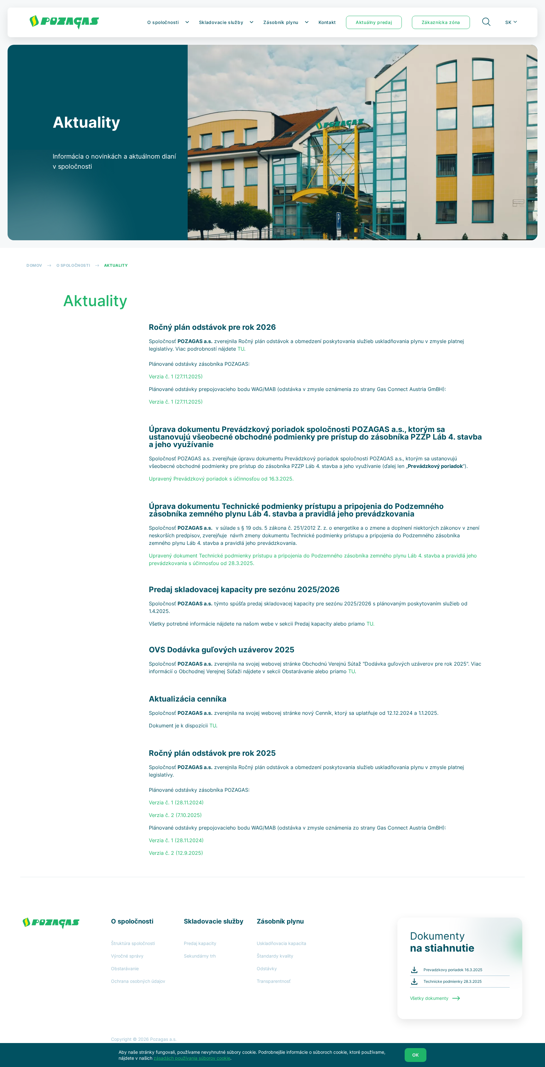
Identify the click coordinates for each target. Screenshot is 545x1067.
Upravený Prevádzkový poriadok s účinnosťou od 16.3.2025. (221, 478)
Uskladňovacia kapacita (281, 943)
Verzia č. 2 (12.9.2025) (176, 853)
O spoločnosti (163, 22)
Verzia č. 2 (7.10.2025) (175, 815)
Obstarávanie (125, 968)
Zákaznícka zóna (441, 22)
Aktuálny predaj (374, 22)
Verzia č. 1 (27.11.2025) (176, 402)
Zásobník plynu (280, 22)
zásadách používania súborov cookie (192, 1058)
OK (415, 1055)
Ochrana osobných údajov (138, 981)
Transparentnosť (273, 981)
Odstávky (267, 968)
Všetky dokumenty (431, 998)
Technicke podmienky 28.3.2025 (453, 981)
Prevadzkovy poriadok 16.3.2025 (453, 969)
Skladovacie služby (221, 22)
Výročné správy (127, 956)
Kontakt (327, 22)
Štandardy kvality (275, 956)
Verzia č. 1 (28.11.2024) (176, 840)
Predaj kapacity (200, 943)
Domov (34, 265)
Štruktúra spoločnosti (133, 943)
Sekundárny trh (200, 956)
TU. (370, 624)
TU (351, 671)
